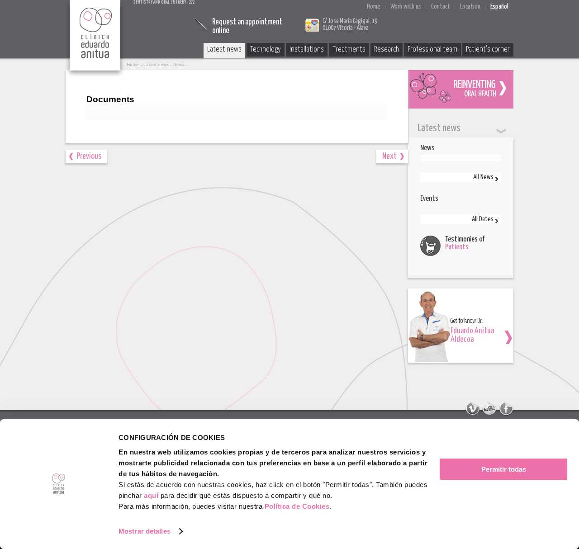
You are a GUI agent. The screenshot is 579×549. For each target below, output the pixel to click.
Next (389, 156)
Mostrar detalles (145, 531)
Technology (265, 49)
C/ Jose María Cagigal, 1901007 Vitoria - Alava (350, 24)
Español (499, 6)
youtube (489, 409)
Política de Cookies (297, 506)
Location (470, 6)
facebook (506, 409)
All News (483, 177)
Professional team (432, 49)
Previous (89, 156)
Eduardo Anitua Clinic (95, 38)
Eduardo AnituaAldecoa (472, 335)
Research (386, 49)
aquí (151, 495)
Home (373, 6)
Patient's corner (488, 49)
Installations (307, 49)
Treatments (348, 49)
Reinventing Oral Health (460, 89)
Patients (457, 247)
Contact (440, 6)
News (179, 64)
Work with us (405, 6)
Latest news (224, 49)
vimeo (472, 409)
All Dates (483, 219)
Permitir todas (503, 469)
